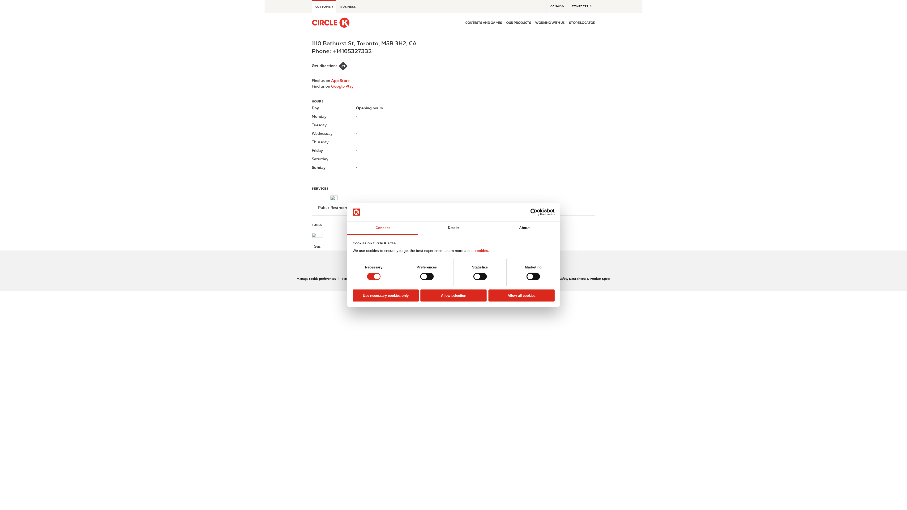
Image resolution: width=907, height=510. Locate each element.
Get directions (324, 66)
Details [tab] (453, 228)
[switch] (427, 276)
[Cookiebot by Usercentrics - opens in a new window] (534, 212)
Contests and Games (483, 23)
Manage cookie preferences (316, 278)
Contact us (581, 6)
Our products (518, 23)
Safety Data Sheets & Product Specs (584, 278)
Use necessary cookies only (386, 295)
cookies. (482, 251)
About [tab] (524, 228)
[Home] (331, 22)
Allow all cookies (521, 295)
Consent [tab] (383, 228)
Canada (557, 6)
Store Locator (582, 23)
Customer (324, 6)
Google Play (342, 86)
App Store (340, 80)
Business (348, 6)
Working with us (550, 23)
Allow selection (453, 295)
